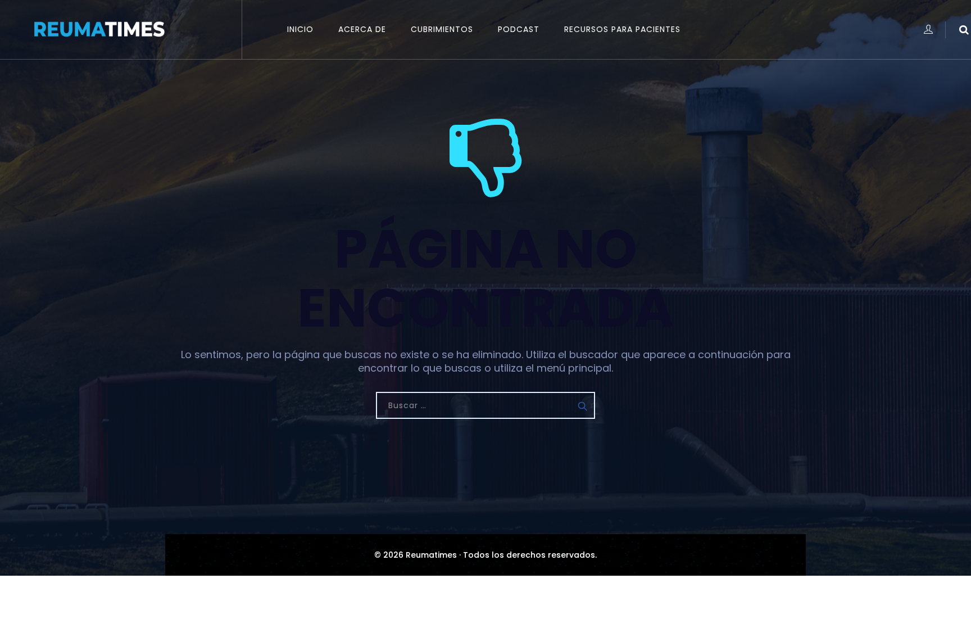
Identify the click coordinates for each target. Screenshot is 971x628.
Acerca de (362, 29)
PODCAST (518, 29)
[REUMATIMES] (98, 29)
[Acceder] (928, 29)
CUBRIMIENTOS (442, 29)
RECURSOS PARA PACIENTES (622, 29)
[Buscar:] (485, 405)
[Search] (964, 29)
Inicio (300, 29)
